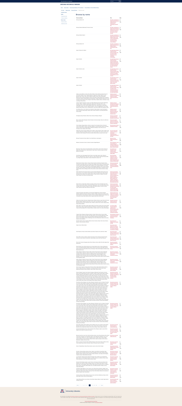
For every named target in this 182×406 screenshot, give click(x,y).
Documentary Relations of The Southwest (76, 7)
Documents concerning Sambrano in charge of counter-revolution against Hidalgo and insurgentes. (114, 371)
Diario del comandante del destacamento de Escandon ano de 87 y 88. (114, 116)
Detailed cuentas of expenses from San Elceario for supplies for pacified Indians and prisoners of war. (114, 111)
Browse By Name (74, 10)
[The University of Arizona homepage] (66, 1)
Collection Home (64, 12)
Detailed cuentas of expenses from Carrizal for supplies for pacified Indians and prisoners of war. (114, 96)
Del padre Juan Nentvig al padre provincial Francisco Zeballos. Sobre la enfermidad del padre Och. (114, 46)
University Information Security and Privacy (91, 401)
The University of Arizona (98, 402)
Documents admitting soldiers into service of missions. (114, 243)
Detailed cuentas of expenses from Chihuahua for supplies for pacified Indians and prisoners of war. (114, 105)
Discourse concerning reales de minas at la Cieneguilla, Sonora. (113, 201)
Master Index (68, 10)
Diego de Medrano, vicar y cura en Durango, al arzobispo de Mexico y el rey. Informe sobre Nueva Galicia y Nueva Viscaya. (114, 144)
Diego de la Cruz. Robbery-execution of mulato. (113, 139)
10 (96, 385)
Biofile (62, 14)
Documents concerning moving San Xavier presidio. (114, 343)
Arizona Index (66, 7)
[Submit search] (120, 1)
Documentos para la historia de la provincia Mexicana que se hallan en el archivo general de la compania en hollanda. (114, 227)
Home (62, 7)
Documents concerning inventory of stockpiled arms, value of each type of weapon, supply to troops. (114, 331)
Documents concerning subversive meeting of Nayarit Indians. (114, 376)
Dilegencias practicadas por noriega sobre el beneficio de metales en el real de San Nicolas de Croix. (114, 165)
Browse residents (64, 18)
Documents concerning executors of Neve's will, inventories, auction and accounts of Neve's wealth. (114, 284)
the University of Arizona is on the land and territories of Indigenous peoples (82, 396)
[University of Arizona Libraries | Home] (70, 391)
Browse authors (64, 21)
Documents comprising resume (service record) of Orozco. (114, 247)
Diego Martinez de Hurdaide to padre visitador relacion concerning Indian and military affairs (114, 151)
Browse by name (64, 16)
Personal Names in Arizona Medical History (92, 7)
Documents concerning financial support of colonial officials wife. (114, 325)
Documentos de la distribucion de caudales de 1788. (114, 222)
